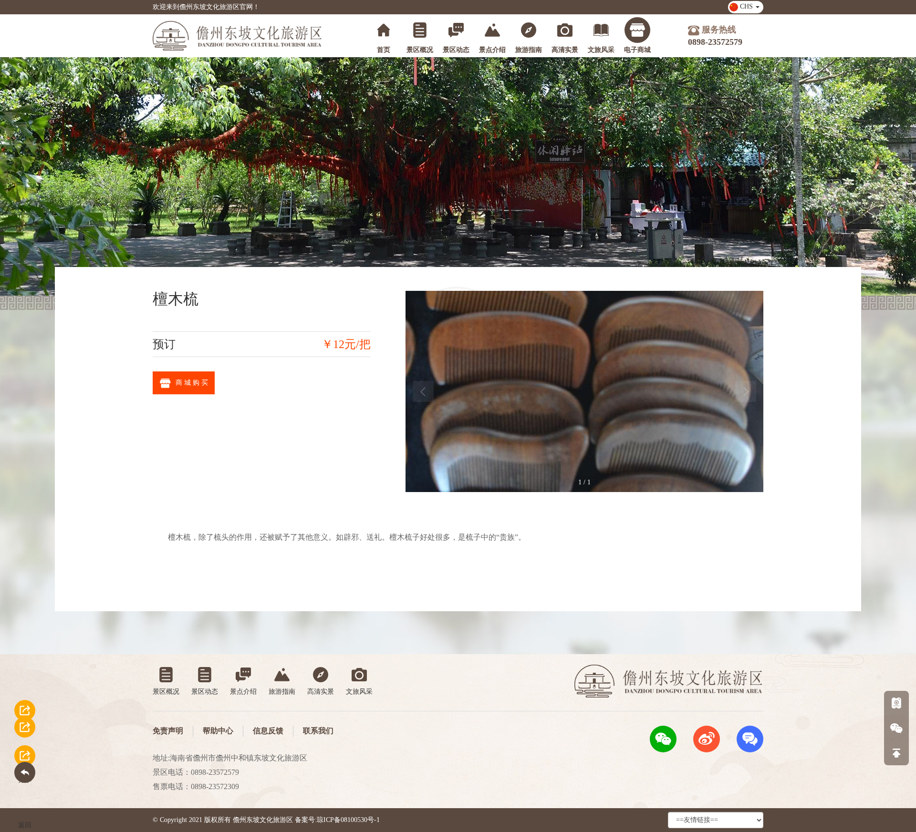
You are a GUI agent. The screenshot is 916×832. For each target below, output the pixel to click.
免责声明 (168, 731)
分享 (24, 715)
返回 (24, 760)
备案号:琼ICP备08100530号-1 (337, 819)
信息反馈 (268, 731)
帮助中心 (218, 731)
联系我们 (318, 731)
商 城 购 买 (192, 382)
